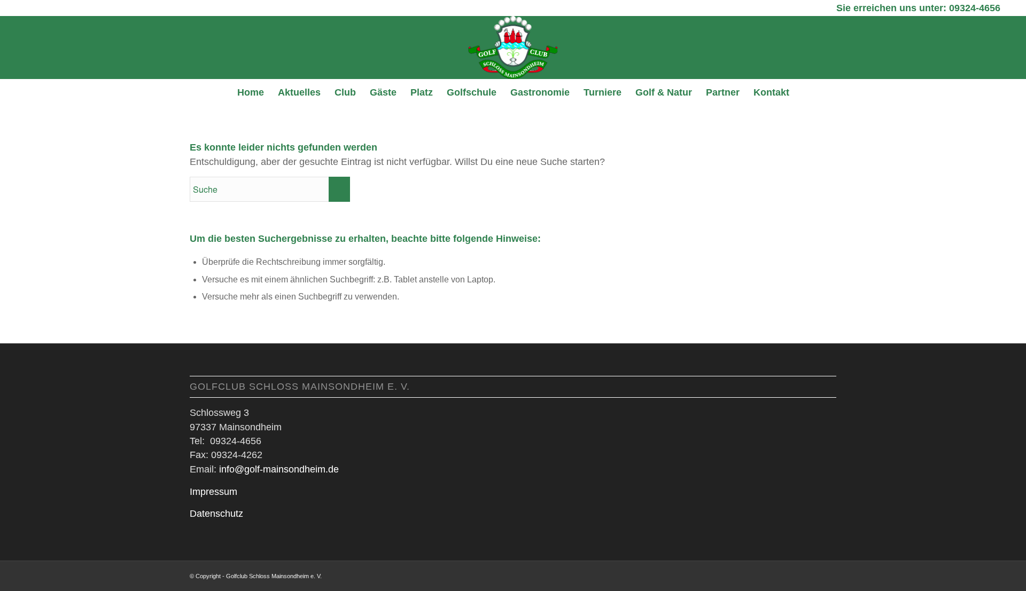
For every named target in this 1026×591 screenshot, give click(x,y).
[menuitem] (250, 92)
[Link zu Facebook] (812, 574)
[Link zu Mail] (828, 574)
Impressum (213, 491)
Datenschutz (216, 513)
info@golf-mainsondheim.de (279, 469)
